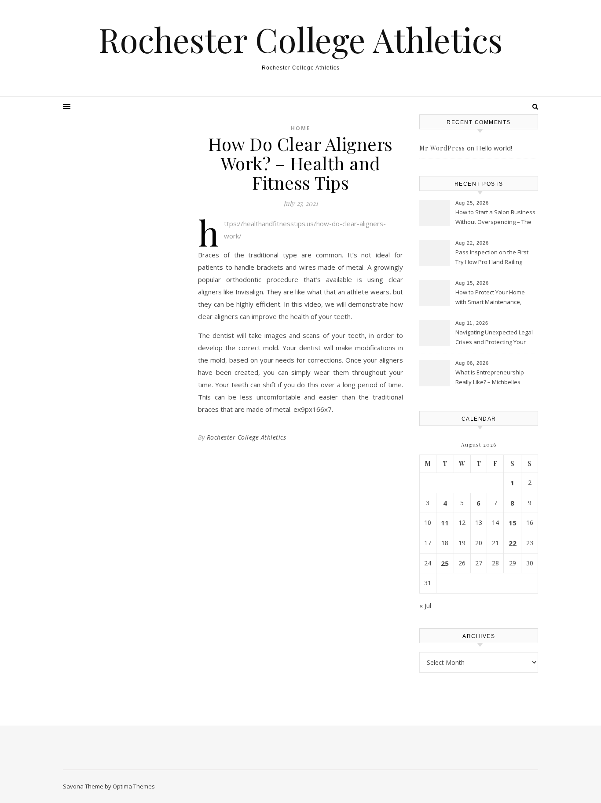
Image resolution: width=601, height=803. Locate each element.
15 (513, 522)
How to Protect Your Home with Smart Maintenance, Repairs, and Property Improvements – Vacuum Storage (490, 298)
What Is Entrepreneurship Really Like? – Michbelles (489, 377)
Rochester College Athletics (301, 39)
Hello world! (494, 147)
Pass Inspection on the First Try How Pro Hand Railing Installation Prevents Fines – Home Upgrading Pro (492, 258)
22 (513, 543)
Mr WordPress (442, 148)
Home (301, 128)
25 (445, 563)
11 (445, 522)
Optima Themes (134, 786)
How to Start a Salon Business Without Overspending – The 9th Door (495, 217)
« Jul (425, 605)
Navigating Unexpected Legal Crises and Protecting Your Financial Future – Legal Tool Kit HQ (494, 338)
